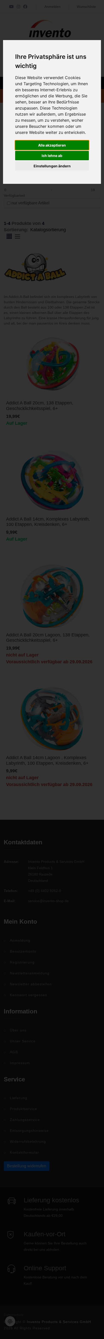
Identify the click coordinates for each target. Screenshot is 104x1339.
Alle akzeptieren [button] (52, 145)
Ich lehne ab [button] (52, 155)
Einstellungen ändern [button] (52, 166)
